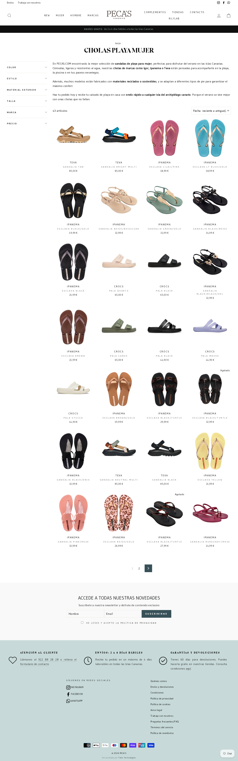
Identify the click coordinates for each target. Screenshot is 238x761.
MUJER (60, 15)
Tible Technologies (127, 757)
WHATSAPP (76, 700)
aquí (188, 668)
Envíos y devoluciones (162, 686)
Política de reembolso (162, 733)
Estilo (12, 78)
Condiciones (157, 692)
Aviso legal (156, 710)
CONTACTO (197, 12)
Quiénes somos (159, 681)
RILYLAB (174, 18)
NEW (47, 15)
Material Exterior (21, 89)
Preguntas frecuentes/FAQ (165, 721)
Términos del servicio (162, 727)
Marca (12, 112)
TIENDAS (178, 12)
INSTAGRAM (77, 687)
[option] (119, 29)
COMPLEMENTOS (155, 12)
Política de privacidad (162, 698)
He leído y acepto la (121, 623)
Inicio (118, 43)
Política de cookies (161, 704)
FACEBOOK (77, 694)
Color (11, 67)
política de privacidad (139, 623)
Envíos (10, 2)
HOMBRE (76, 15)
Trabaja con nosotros (29, 2)
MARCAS (93, 15)
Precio (12, 123)
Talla (11, 101)
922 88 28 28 (48, 659)
